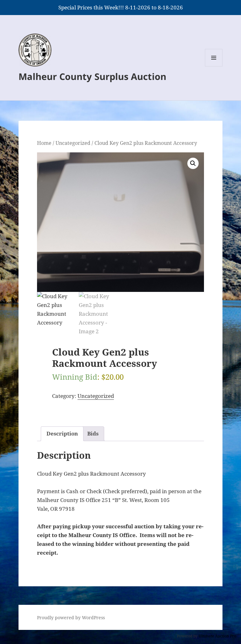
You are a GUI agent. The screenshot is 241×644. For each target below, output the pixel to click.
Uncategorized (73, 143)
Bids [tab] (93, 433)
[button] (193, 163)
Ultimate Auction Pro (217, 636)
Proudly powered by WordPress (71, 617)
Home (44, 143)
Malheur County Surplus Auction (92, 76)
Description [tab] (62, 433)
